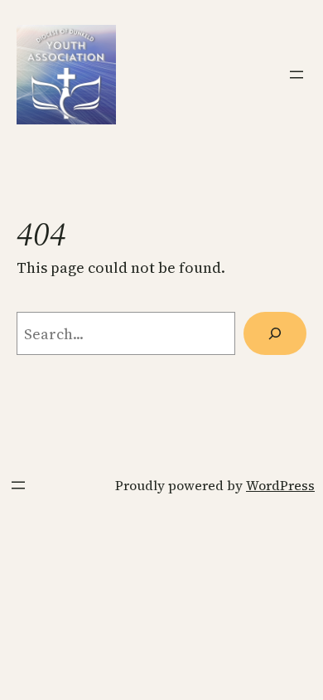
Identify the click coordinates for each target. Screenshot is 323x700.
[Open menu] (296, 75)
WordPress (280, 485)
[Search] (274, 333)
